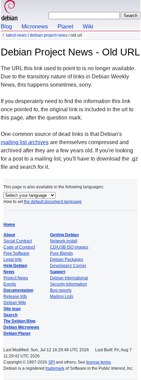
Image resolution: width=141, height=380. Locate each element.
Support (57, 271)
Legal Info (12, 259)
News (8, 271)
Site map (12, 308)
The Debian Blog (19, 321)
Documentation (18, 290)
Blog (6, 26)
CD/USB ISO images (69, 247)
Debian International (69, 278)
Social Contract (17, 241)
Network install (63, 241)
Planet (65, 26)
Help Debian (15, 265)
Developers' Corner (68, 265)
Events (9, 284)
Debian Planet (16, 333)
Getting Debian (64, 234)
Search (10, 315)
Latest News (16, 35)
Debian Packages (66, 259)
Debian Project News (48, 35)
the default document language (53, 201)
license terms (98, 362)
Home (9, 224)
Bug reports (61, 290)
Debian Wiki (14, 302)
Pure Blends (61, 253)
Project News (15, 278)
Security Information (68, 284)
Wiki (88, 26)
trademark (55, 368)
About (9, 234)
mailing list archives (25, 142)
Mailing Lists (61, 296)
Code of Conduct (19, 247)
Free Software (16, 253)
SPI (51, 362)
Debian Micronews (21, 327)
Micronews (35, 26)
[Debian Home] (9, 11)
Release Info (15, 296)
